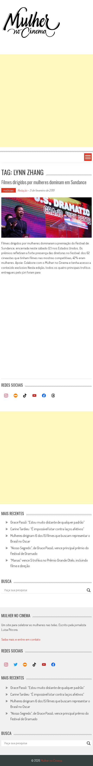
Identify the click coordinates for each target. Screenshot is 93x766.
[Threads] (53, 395)
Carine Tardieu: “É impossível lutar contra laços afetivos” (47, 529)
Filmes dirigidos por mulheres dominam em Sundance (44, 182)
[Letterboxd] (15, 395)
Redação (22, 190)
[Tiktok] (25, 395)
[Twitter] (15, 664)
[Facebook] (44, 395)
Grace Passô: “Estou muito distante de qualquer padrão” (47, 522)
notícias (8, 190)
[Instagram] (6, 395)
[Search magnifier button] (89, 590)
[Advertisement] (46, 100)
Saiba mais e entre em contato (20, 639)
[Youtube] (34, 395)
